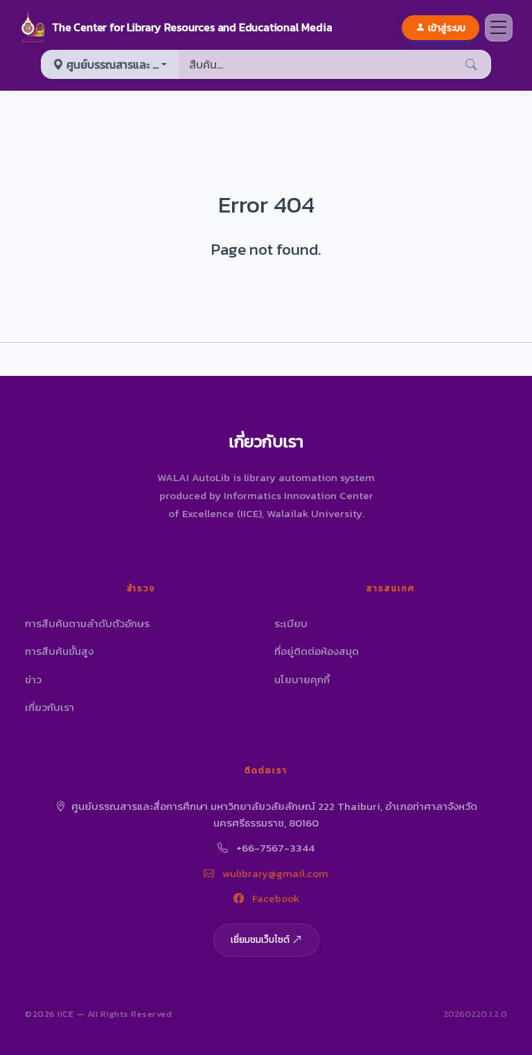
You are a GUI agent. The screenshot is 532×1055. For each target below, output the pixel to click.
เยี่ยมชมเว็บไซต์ (260, 939)
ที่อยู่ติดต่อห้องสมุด (316, 651)
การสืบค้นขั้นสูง (59, 651)
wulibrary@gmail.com (274, 873)
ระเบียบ (291, 623)
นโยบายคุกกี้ (302, 679)
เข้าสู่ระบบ (447, 28)
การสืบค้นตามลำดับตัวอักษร (87, 623)
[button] (175, 27)
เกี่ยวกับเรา (49, 707)
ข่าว (33, 679)
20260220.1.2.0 (475, 1013)
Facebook (274, 898)
